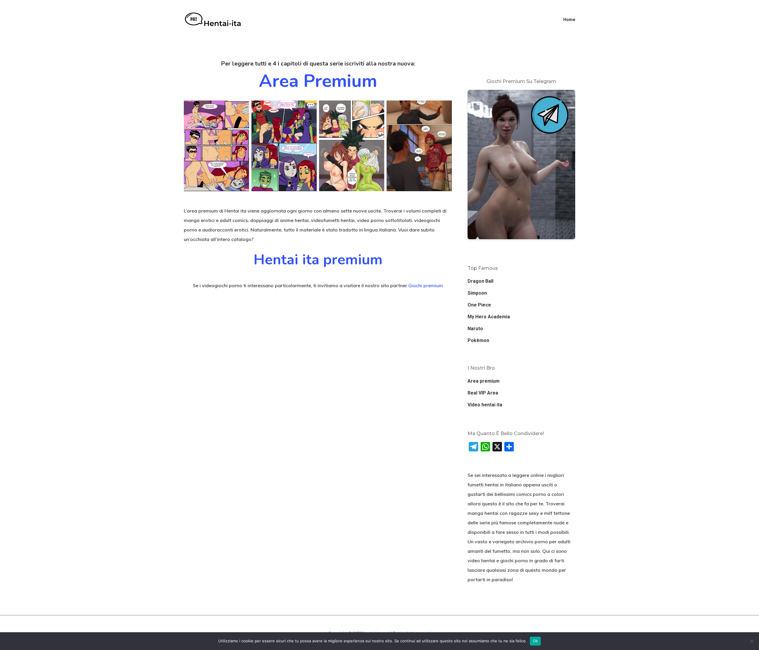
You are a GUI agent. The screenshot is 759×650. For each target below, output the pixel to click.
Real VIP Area (483, 393)
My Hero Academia (489, 317)
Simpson (477, 293)
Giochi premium (425, 285)
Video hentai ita (485, 405)
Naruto (475, 328)
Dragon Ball (480, 281)
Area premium (318, 81)
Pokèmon (478, 340)
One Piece (479, 305)
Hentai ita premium (317, 259)
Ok (535, 640)
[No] (752, 641)
